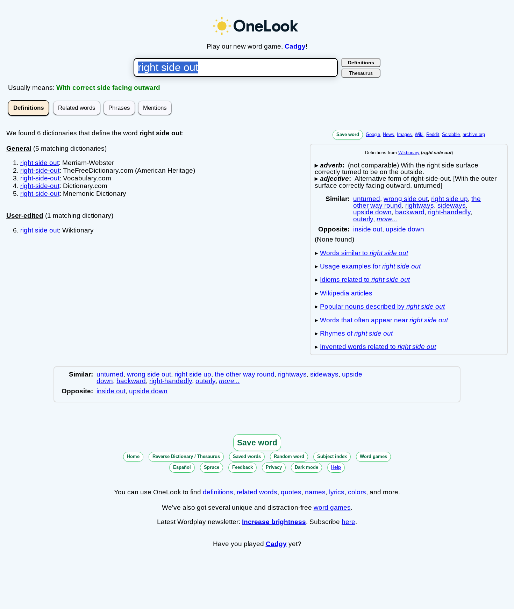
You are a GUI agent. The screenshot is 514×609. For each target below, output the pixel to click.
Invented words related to (378, 346)
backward (409, 212)
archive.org (474, 134)
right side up (449, 198)
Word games (373, 456)
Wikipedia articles (346, 293)
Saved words (247, 456)
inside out (367, 229)
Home (133, 456)
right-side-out (39, 170)
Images (404, 134)
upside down (372, 212)
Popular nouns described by (382, 306)
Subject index (332, 456)
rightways (419, 205)
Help (336, 467)
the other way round (244, 374)
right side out (39, 162)
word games (332, 507)
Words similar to (364, 253)
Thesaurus (361, 73)
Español (182, 467)
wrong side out (406, 198)
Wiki (419, 134)
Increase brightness (274, 521)
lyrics (336, 492)
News (388, 134)
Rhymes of (356, 333)
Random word (289, 456)
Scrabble (451, 134)
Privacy (274, 467)
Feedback (242, 467)
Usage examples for (370, 266)
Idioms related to (365, 279)
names (315, 492)
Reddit (432, 134)
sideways (451, 205)
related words (257, 492)
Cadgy (295, 46)
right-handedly (449, 212)
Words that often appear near (384, 320)
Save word (347, 134)
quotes (291, 492)
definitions (218, 492)
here (348, 521)
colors (357, 492)
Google (373, 134)
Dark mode (306, 467)
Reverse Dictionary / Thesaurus (186, 456)
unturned (366, 198)
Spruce (211, 467)
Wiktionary (409, 152)
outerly (363, 219)
